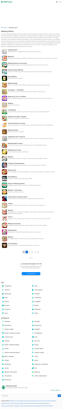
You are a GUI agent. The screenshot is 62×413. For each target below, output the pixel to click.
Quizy (6, 313)
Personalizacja (38, 333)
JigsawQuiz (46, 403)
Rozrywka (37, 321)
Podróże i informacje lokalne (12, 352)
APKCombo (4, 27)
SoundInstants (38, 403)
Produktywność (9, 337)
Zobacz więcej (55, 390)
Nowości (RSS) (49, 406)
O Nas (17, 400)
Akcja (35, 286)
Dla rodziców (8, 375)
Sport (6, 297)
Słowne (36, 313)
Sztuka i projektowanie (40, 375)
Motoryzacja (8, 379)
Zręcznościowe (38, 289)
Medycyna (37, 372)
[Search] (59, 395)
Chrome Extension (18, 403)
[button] (56, 2)
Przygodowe (8, 286)
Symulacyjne (37, 297)
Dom (35, 368)
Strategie (36, 293)
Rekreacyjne (8, 293)
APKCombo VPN (28, 403)
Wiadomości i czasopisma (41, 364)
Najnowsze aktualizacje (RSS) (36, 406)
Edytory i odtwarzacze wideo (12, 333)
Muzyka (36, 305)
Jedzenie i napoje (39, 352)
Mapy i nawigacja (9, 356)
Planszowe (7, 309)
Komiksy (7, 360)
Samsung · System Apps (20, 406)
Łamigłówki (37, 301)
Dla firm (7, 348)
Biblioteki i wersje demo (11, 372)
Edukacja (7, 340)
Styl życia (37, 340)
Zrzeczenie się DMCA (49, 400)
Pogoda (7, 368)
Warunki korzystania (25, 400)
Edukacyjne (37, 309)
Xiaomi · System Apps (7, 406)
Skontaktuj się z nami (7, 403)
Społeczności (37, 325)
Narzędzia (7, 321)
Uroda (36, 356)
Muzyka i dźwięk (9, 329)
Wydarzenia (8, 364)
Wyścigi (7, 301)
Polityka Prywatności (37, 400)
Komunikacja (8, 325)
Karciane (7, 305)
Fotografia (37, 329)
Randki (36, 360)
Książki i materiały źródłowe (12, 344)
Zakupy (36, 344)
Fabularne (7, 289)
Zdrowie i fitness (38, 348)
